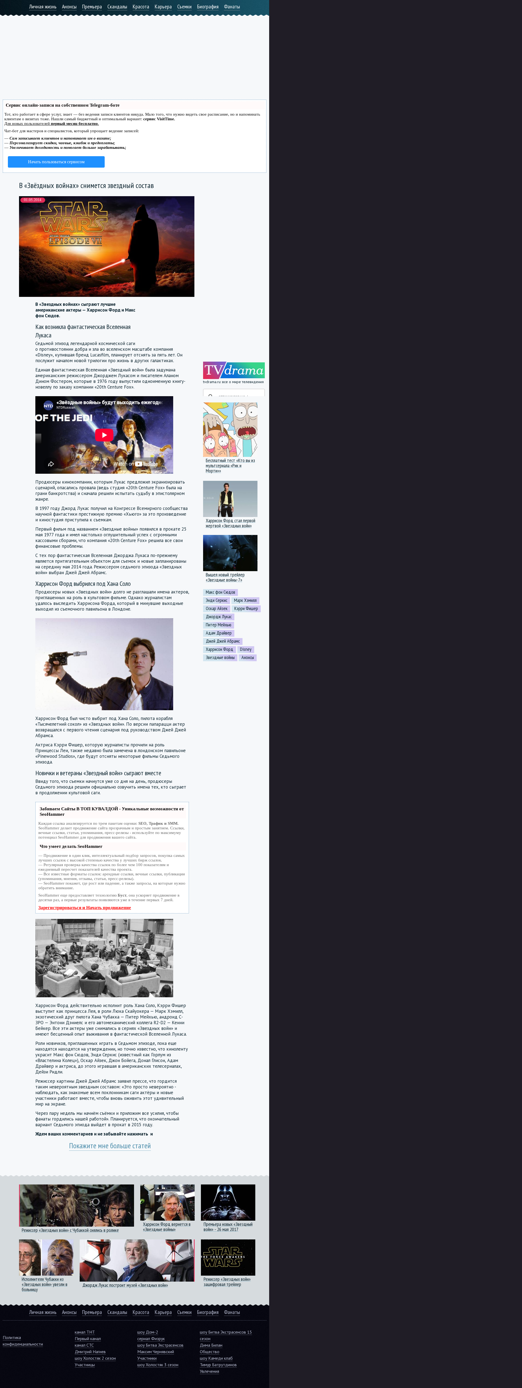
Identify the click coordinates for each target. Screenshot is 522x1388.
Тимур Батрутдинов (218, 1364)
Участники (147, 1358)
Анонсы (69, 6)
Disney (245, 649)
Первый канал (88, 1338)
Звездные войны (220, 657)
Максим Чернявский (155, 1351)
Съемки (184, 6)
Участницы (85, 1364)
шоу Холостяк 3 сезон (157, 1364)
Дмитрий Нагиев (90, 1351)
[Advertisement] (134, 54)
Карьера (163, 6)
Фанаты (232, 6)
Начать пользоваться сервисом (56, 161)
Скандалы (117, 6)
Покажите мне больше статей (110, 1145)
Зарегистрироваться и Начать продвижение (84, 907)
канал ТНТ (85, 1332)
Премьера (92, 6)
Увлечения (209, 1371)
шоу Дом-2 (147, 1332)
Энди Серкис (216, 600)
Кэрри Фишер (246, 608)
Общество (209, 1351)
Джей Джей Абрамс (223, 641)
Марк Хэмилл (245, 600)
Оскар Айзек (217, 608)
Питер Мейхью (218, 625)
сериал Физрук (151, 1338)
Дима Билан (211, 1345)
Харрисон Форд (219, 649)
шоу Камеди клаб (216, 1358)
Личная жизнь (43, 6)
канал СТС (84, 1345)
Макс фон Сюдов (220, 592)
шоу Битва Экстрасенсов (160, 1345)
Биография (208, 6)
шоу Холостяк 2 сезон (95, 1358)
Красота (141, 6)
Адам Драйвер (219, 633)
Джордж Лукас (219, 617)
